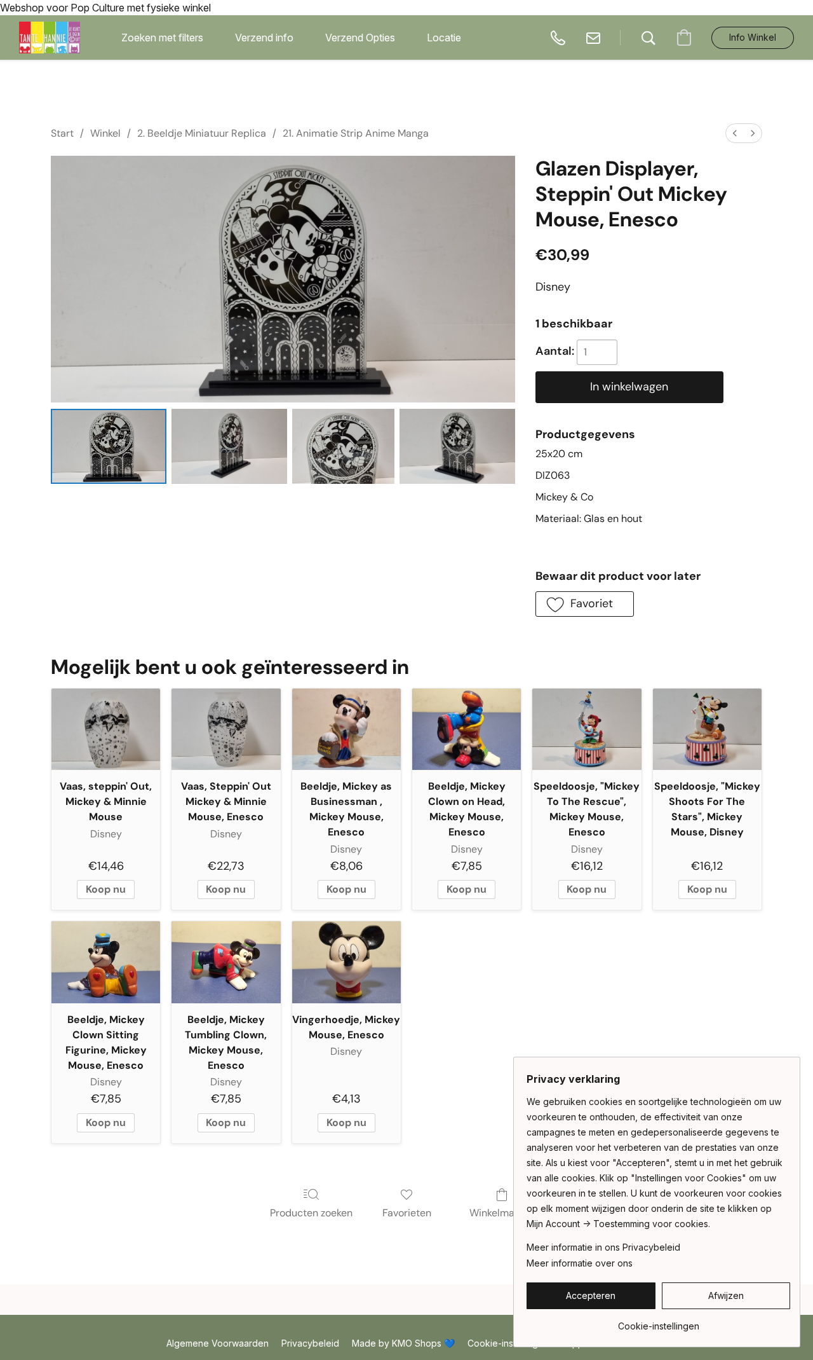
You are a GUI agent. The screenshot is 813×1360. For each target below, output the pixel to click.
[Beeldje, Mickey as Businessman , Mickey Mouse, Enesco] (346, 730)
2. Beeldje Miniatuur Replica (201, 133)
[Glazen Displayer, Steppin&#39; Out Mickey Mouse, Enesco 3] (457, 446)
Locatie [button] (444, 37)
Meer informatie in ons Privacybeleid (603, 1247)
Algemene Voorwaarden (217, 1343)
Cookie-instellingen (508, 1343)
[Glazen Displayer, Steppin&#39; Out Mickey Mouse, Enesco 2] (343, 446)
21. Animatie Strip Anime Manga (356, 133)
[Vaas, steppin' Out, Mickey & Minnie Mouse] (105, 730)
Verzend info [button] (264, 37)
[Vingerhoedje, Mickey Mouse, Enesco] (346, 962)
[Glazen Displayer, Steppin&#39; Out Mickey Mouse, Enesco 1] (229, 446)
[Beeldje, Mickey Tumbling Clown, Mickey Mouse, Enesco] (225, 962)
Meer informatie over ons (580, 1263)
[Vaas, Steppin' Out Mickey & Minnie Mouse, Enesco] (225, 730)
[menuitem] (735, 133)
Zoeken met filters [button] (162, 37)
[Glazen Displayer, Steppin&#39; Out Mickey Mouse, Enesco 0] (108, 446)
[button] (49, 37)
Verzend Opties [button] (360, 37)
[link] (658, 1321)
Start (62, 133)
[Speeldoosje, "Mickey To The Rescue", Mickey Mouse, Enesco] (586, 730)
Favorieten (406, 1212)
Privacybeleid (310, 1343)
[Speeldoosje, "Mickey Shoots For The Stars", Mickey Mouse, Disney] (707, 730)
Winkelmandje (502, 1212)
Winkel (105, 133)
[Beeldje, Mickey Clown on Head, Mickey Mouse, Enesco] (466, 730)
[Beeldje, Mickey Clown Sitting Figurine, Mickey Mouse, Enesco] (105, 962)
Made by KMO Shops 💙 (403, 1343)
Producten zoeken (311, 1212)
